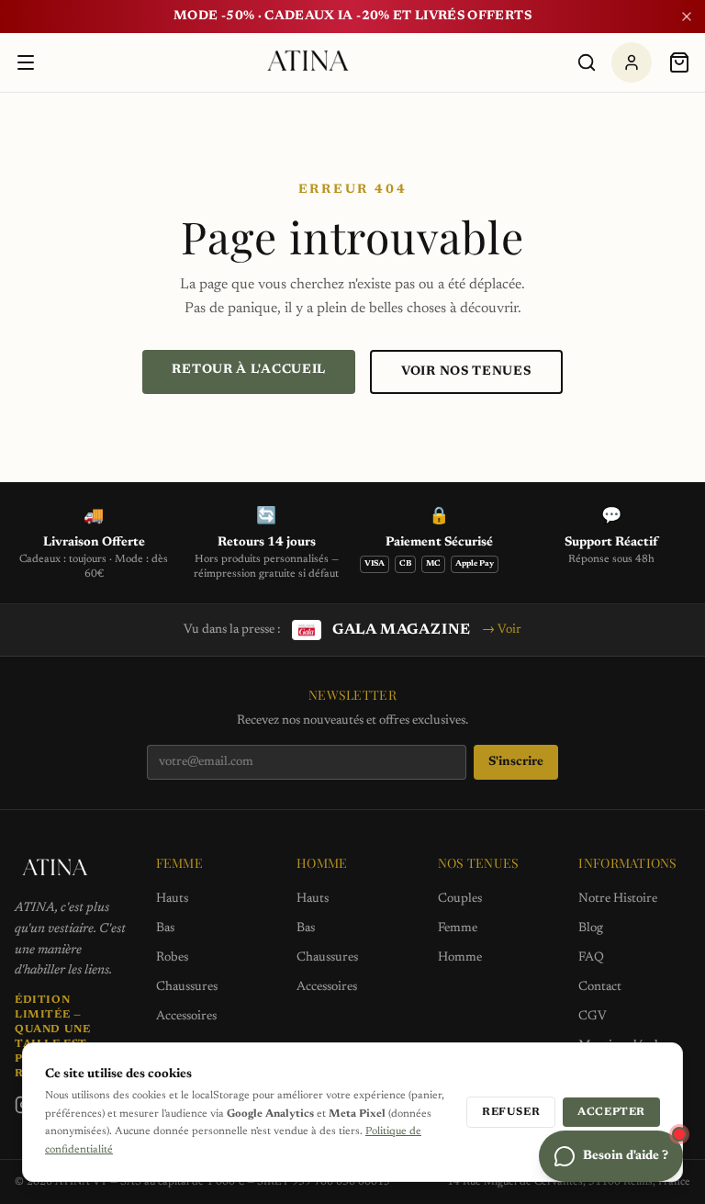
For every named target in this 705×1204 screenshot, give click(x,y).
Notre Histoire (617, 899)
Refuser (511, 1112)
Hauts (172, 899)
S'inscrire (515, 762)
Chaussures (187, 987)
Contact (599, 987)
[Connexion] (631, 62)
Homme (460, 957)
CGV (592, 1016)
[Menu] (26, 62)
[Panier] (679, 62)
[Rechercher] (586, 62)
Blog (590, 928)
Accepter (611, 1112)
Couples (460, 899)
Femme (457, 928)
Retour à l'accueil (249, 370)
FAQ (591, 957)
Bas (165, 928)
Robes (172, 957)
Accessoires (186, 1016)
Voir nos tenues (466, 372)
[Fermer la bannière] (686, 16)
